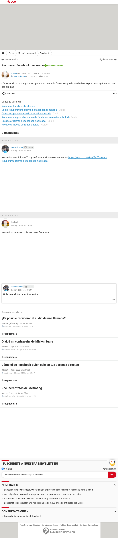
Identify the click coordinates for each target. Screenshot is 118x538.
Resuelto (51, 65)
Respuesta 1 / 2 (10, 140)
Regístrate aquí (26, 525)
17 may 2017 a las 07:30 (21, 225)
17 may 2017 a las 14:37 (37, 76)
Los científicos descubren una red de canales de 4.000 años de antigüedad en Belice (43, 503)
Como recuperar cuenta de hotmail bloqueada (26, 113)
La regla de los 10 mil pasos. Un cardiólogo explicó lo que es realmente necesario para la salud (48, 490)
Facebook (44, 53)
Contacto (83, 525)
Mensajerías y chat (27, 53)
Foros (11, 53)
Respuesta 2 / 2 (10, 215)
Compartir (10, 93)
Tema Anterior (11, 59)
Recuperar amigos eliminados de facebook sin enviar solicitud (35, 117)
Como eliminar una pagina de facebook (22, 516)
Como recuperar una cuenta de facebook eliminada (29, 109)
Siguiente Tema (106, 59)
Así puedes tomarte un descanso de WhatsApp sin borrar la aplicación (37, 498)
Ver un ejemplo (109, 469)
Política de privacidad (69, 525)
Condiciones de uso (50, 525)
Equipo (37, 525)
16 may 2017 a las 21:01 (21, 150)
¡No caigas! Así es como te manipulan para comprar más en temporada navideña (42, 494)
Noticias (8, 469)
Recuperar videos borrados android (20, 124)
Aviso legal (93, 525)
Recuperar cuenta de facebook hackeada (24, 120)
